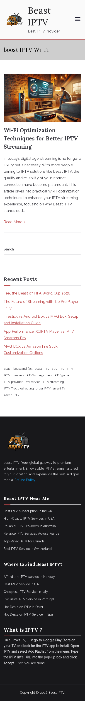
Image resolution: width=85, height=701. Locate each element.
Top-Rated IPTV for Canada (24, 541)
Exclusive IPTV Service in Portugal (29, 599)
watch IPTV (12, 395)
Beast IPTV (39, 16)
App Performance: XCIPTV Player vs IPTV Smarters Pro (39, 334)
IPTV (70, 368)
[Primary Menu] (77, 19)
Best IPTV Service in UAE (22, 584)
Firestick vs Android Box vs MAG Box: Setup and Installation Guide (41, 319)
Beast (7, 368)
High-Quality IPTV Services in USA (29, 518)
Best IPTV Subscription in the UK (28, 511)
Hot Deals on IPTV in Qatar (23, 607)
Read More (13, 222)
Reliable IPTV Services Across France (31, 533)
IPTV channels (14, 375)
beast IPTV (41, 368)
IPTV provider (13, 382)
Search (9, 249)
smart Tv (59, 388)
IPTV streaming (53, 382)
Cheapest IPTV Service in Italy (26, 592)
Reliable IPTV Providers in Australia (30, 526)
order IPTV (43, 388)
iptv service (32, 382)
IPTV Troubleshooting (19, 388)
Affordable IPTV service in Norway (29, 577)
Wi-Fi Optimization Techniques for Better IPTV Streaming (41, 138)
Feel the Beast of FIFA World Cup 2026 (37, 293)
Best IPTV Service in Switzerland (28, 549)
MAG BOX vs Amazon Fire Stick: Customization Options (31, 349)
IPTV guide (61, 375)
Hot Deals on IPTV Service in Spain (29, 614)
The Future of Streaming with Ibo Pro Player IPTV (41, 304)
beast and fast (22, 368)
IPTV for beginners (39, 375)
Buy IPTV (57, 368)
